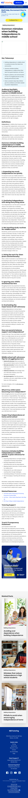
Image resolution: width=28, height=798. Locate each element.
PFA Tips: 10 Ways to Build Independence (14, 501)
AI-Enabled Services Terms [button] (14, 786)
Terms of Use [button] (14, 784)
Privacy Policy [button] (14, 788)
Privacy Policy (19, 780)
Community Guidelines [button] (14, 792)
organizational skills (11, 447)
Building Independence (8, 25)
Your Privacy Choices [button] (12, 790)
